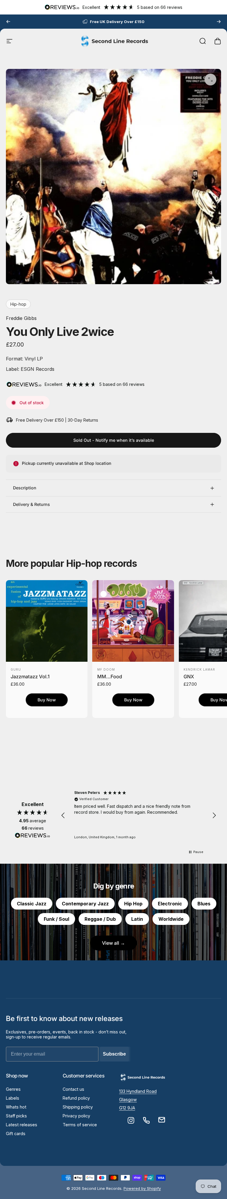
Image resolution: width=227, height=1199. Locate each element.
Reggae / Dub (100, 919)
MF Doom (106, 669)
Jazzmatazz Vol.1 (30, 676)
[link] (138, 1091)
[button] (63, 815)
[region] (138, 815)
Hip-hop (18, 304)
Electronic (170, 904)
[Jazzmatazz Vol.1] (46, 621)
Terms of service (80, 1124)
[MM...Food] (133, 621)
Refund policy (76, 1098)
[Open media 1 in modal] (210, 79)
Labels (12, 1098)
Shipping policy (78, 1106)
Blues (203, 904)
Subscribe (114, 1053)
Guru (16, 669)
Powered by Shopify (142, 1188)
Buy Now (47, 699)
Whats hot (16, 1106)
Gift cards (15, 1133)
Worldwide (171, 919)
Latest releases (21, 1124)
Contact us (73, 1089)
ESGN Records (36, 369)
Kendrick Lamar (199, 669)
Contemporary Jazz (85, 904)
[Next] (218, 21)
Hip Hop (133, 904)
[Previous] (8, 21)
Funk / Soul (56, 919)
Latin (137, 919)
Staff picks (16, 1115)
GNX (189, 676)
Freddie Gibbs (21, 318)
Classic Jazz (31, 904)
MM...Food (109, 676)
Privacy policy (76, 1115)
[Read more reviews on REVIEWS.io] (32, 836)
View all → (113, 943)
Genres (13, 1089)
